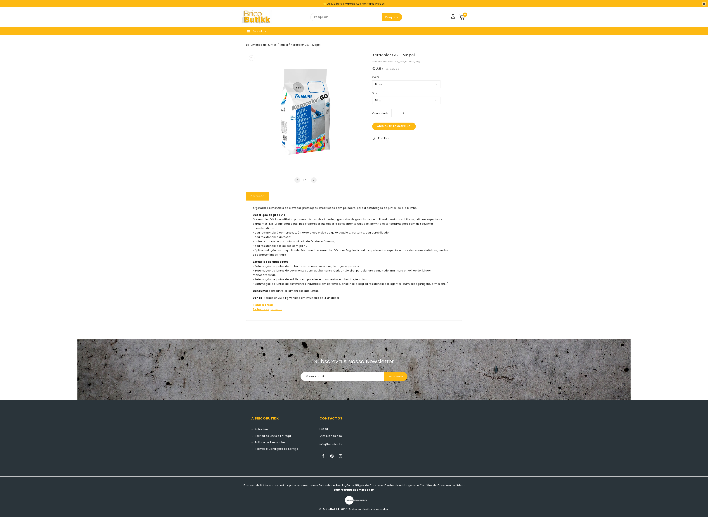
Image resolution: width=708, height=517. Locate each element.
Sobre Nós (261, 429)
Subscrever (395, 376)
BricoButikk (331, 509)
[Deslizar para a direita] (314, 180)
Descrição (257, 196)
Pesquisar (391, 17)
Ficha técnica (263, 305)
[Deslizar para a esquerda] (297, 180)
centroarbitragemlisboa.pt (354, 490)
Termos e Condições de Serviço (276, 449)
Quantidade (380, 113)
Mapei (284, 45)
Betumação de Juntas (261, 45)
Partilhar (384, 138)
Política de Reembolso (270, 442)
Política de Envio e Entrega (273, 436)
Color (375, 77)
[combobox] (346, 17)
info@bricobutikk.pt (333, 444)
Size (375, 93)
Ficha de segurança (267, 309)
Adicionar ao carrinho (394, 126)
